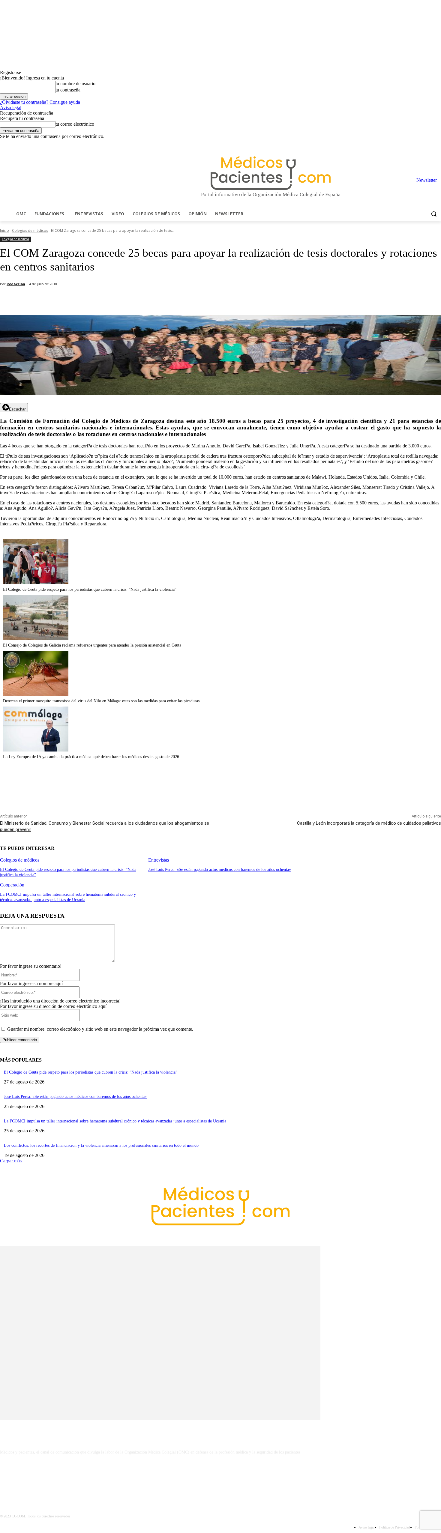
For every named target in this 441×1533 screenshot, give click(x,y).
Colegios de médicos (30, 230)
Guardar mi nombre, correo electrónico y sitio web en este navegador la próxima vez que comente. (100, 1029)
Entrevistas (158, 859)
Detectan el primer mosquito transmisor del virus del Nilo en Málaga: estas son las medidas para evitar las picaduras (101, 701)
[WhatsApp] (105, 300)
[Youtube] (437, 143)
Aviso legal (10, 107)
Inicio (4, 230)
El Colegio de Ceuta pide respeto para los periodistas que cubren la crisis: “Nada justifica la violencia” (89, 589)
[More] (170, 300)
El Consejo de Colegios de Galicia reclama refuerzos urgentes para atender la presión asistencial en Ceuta (92, 645)
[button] (434, 214)
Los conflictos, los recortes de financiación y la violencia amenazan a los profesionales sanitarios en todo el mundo (101, 1145)
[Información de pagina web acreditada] (220, 1478)
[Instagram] (404, 143)
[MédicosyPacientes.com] (270, 173)
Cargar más (11, 1160)
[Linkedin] (412, 143)
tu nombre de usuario (75, 83)
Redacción (16, 284)
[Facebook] (395, 143)
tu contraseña (68, 89)
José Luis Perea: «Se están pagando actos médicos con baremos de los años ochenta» (219, 869)
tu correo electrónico (75, 124)
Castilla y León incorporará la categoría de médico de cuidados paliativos (369, 823)
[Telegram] (421, 143)
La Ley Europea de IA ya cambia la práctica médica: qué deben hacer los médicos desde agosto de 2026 (91, 757)
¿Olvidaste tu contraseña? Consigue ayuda (40, 102)
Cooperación (12, 884)
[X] (429, 143)
